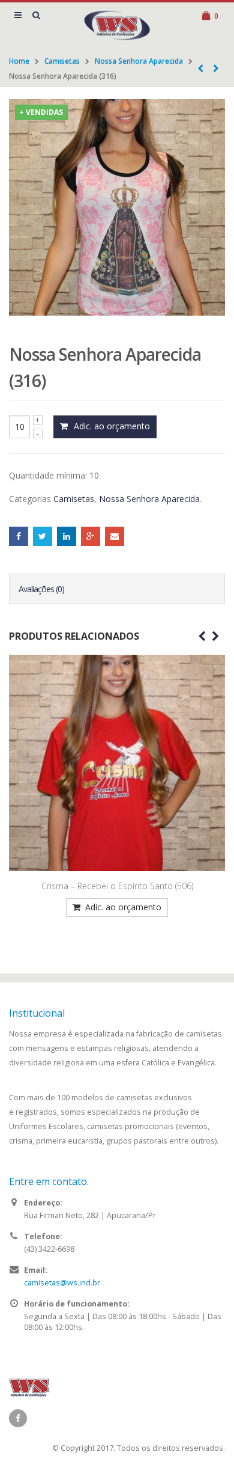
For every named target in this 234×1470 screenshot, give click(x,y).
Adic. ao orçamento (112, 426)
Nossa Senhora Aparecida (139, 61)
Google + (90, 536)
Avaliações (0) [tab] (41, 589)
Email (114, 536)
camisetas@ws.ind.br (62, 1283)
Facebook (18, 536)
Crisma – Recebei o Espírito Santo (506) (117, 886)
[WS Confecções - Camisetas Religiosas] (117, 25)
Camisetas (62, 61)
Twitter (42, 536)
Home (19, 61)
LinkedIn (66, 536)
